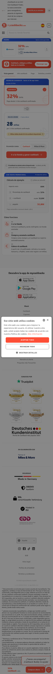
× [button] (47, 320)
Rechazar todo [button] (27, 346)
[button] (26, 352)
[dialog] (26, 337)
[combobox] (44, 320)
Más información (35, 334)
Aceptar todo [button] (27, 340)
